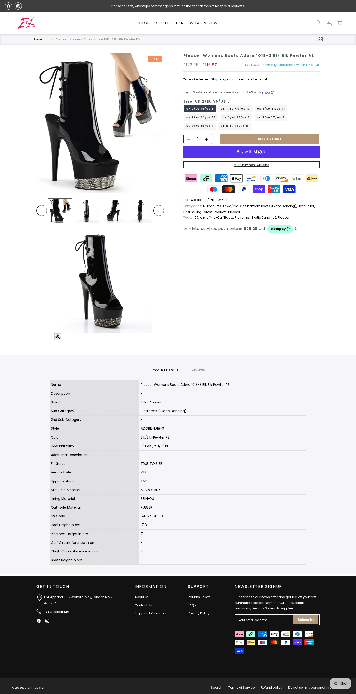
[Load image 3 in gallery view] (113, 211)
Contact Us (143, 605)
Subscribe (306, 620)
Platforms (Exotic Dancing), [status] (256, 217)
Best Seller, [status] (306, 206)
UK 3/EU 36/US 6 (236, 117)
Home (37, 39)
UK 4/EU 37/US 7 (271, 117)
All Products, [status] (203, 206)
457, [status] (191, 217)
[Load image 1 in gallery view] (60, 211)
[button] (318, 23)
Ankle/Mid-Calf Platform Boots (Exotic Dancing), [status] (260, 206)
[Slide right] (158, 210)
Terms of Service (241, 687)
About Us (142, 597)
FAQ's (192, 605)
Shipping (218, 79)
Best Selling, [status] (193, 212)
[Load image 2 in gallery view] (87, 211)
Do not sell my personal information (316, 687)
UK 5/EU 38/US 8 (200, 126)
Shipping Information (151, 613)
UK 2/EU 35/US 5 (200, 108)
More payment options (251, 165)
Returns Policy (199, 597)
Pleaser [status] (234, 212)
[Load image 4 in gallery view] (139, 211)
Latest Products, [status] (215, 212)
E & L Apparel (34, 688)
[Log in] (329, 23)
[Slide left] (41, 210)
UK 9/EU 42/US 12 (201, 117)
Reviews (198, 370)
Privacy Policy (198, 613)
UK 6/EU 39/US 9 (234, 126)
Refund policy (271, 687)
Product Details (165, 370)
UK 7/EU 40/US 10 (235, 108)
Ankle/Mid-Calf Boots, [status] (217, 217)
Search (216, 687)
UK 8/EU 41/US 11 (271, 108)
